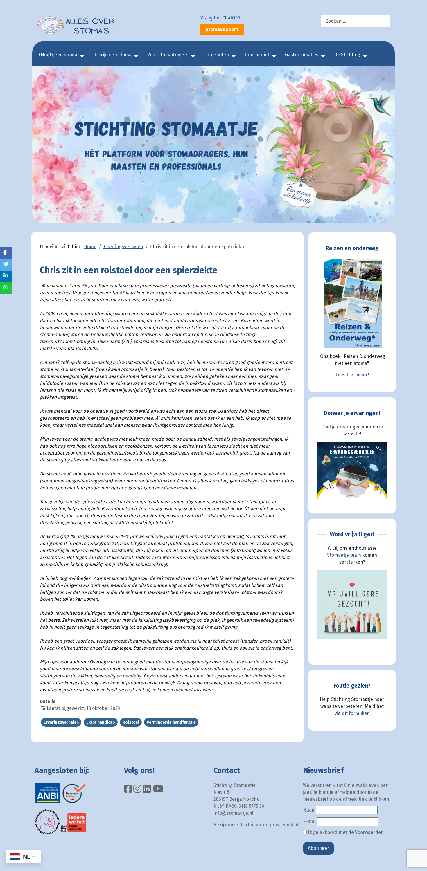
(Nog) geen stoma (58, 54)
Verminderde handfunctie (171, 722)
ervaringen (349, 427)
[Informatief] (272, 56)
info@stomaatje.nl (233, 813)
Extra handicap (100, 722)
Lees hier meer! (352, 375)
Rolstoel (131, 722)
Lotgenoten (216, 54)
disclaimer (250, 824)
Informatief (257, 54)
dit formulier (355, 713)
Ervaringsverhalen (61, 722)
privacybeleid (284, 824)
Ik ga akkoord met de (345, 832)
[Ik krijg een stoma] (135, 56)
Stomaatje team (344, 555)
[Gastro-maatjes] (321, 56)
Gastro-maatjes (301, 54)
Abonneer (318, 848)
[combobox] (355, 21)
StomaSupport (221, 29)
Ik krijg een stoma (112, 54)
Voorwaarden (369, 832)
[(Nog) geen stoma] (80, 56)
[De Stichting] (363, 56)
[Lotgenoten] (232, 56)
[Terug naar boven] (416, 860)
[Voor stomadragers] (192, 56)
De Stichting (347, 54)
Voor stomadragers (168, 54)
